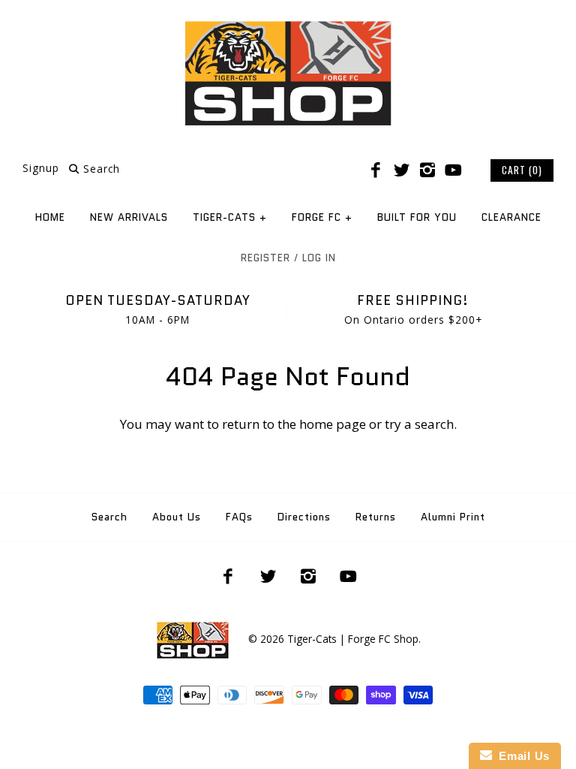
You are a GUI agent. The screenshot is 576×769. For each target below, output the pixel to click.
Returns (376, 517)
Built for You (417, 217)
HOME (50, 217)
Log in (319, 258)
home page (332, 424)
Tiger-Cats (230, 217)
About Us (176, 517)
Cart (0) (522, 169)
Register (265, 258)
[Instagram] (427, 170)
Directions (304, 517)
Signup (40, 168)
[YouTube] (453, 170)
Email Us (521, 755)
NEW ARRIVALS (129, 217)
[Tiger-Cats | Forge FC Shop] (288, 25)
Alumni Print (453, 517)
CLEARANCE (512, 217)
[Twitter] (401, 170)
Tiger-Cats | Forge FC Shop (352, 639)
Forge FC (322, 217)
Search (110, 517)
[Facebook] (375, 170)
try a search (419, 424)
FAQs (239, 517)
